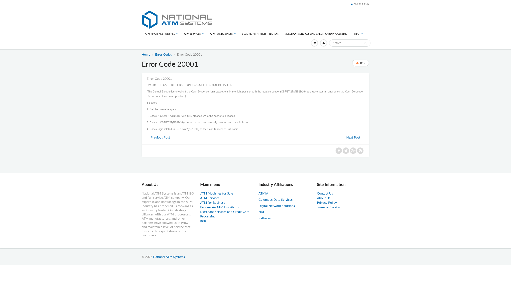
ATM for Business (221, 33)
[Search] (365, 43)
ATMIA (263, 193)
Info (356, 33)
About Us (323, 198)
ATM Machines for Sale (160, 33)
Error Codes (163, 54)
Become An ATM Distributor (260, 33)
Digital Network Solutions (276, 205)
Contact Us (325, 193)
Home (146, 54)
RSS (362, 63)
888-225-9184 (361, 4)
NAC (261, 212)
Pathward (265, 218)
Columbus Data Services (275, 199)
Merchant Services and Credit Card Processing (316, 33)
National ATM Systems (169, 256)
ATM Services (192, 33)
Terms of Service (328, 207)
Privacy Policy (327, 202)
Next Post (353, 137)
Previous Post (160, 137)
